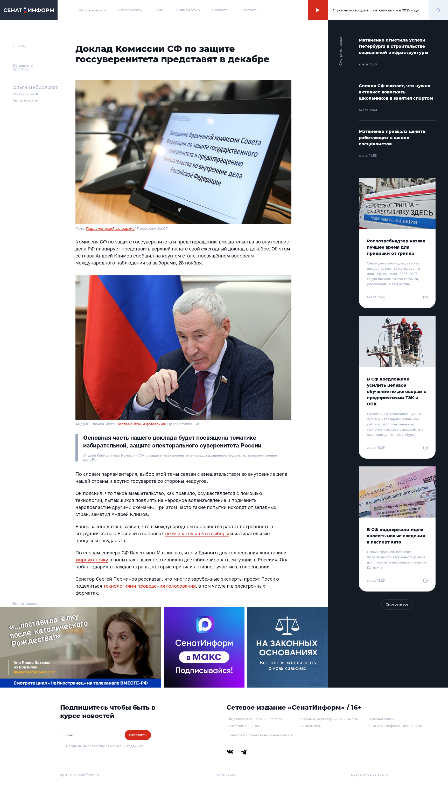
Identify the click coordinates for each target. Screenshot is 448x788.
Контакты (250, 10)
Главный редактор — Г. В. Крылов (329, 719)
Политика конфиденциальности (394, 726)
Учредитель (310, 726)
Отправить (137, 735)
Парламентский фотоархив (110, 228)
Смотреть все (397, 604)
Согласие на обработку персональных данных (104, 746)
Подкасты (220, 10)
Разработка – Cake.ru (369, 775)
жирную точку (91, 559)
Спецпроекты (130, 10)
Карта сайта (224, 775)
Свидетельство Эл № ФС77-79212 (255, 719)
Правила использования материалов (259, 735)
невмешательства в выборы (197, 533)
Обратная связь (380, 719)
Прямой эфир (188, 10)
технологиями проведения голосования (149, 586)
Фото (159, 10)
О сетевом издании (244, 726)
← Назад (19, 46)
